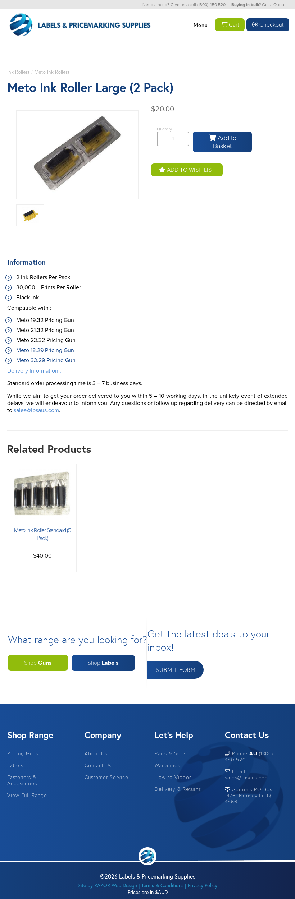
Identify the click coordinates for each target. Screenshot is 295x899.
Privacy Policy (202, 885)
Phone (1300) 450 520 (249, 757)
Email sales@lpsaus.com (247, 775)
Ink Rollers (18, 72)
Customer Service (106, 777)
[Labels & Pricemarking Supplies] (79, 5)
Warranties (167, 765)
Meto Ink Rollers (52, 72)
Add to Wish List (190, 170)
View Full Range (27, 795)
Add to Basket (224, 142)
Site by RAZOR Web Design (107, 885)
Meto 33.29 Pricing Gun (46, 360)
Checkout (270, 24)
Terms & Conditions (162, 885)
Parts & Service (174, 754)
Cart (233, 24)
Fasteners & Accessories (22, 780)
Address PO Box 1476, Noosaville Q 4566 (248, 796)
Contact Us (98, 765)
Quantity (164, 129)
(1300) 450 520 (211, 4)
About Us (96, 754)
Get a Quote (274, 4)
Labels (15, 765)
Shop (38, 663)
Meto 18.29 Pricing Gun (45, 350)
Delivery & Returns (178, 789)
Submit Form (176, 669)
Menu (200, 24)
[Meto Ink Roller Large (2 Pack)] (77, 156)
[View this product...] (42, 472)
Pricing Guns (22, 754)
